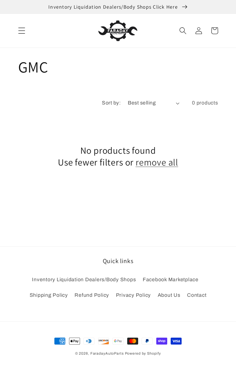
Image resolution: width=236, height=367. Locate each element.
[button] (22, 31)
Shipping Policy (49, 295)
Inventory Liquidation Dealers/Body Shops (84, 279)
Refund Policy (92, 295)
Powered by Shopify (143, 353)
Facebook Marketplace (171, 279)
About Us (169, 295)
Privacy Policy (133, 295)
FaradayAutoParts (107, 353)
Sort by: (111, 103)
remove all (157, 162)
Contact (196, 295)
